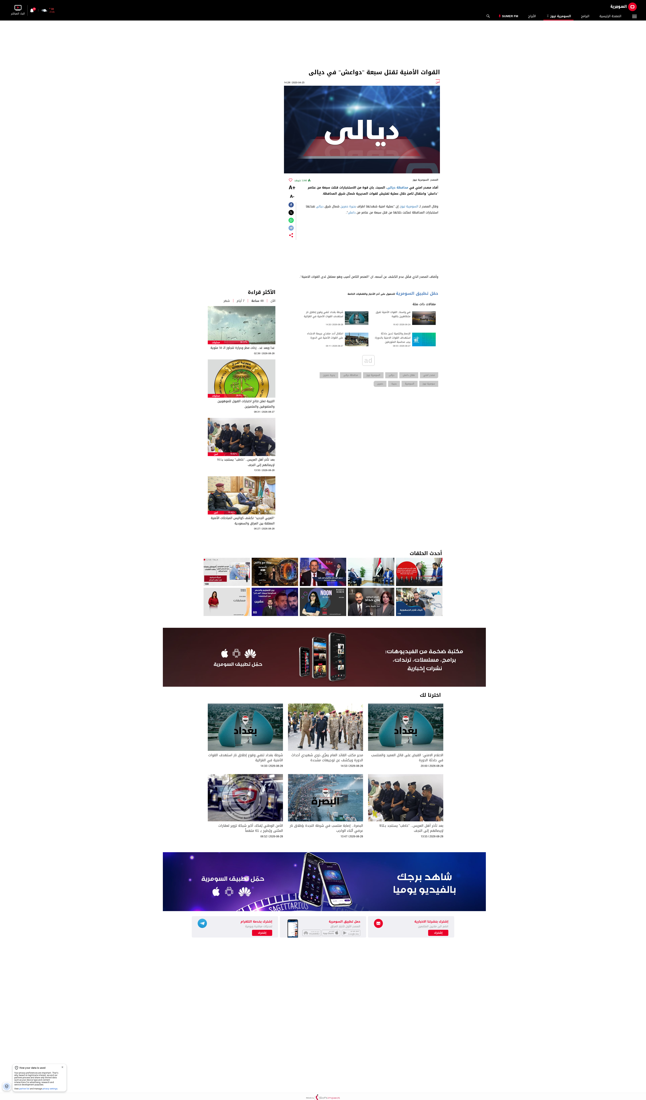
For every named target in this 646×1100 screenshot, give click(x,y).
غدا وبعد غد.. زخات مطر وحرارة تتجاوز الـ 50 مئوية (242, 348)
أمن (216, 454)
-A (292, 197)
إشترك (262, 933)
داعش (352, 212)
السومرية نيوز (560, 16)
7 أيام (240, 301)
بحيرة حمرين (348, 206)
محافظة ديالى (397, 187)
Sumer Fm (510, 16)
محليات (216, 342)
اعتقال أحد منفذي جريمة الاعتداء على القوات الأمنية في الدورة (325, 335)
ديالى (320, 206)
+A (292, 187)
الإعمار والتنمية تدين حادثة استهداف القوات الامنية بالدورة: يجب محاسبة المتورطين (392, 337)
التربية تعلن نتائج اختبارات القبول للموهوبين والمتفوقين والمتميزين (246, 403)
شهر (227, 301)
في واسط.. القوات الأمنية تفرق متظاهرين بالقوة (393, 314)
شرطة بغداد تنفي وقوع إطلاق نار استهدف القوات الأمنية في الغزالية (323, 314)
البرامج (585, 16)
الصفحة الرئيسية (610, 16)
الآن (273, 301)
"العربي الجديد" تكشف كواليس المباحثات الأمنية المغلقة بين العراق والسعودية (243, 520)
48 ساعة (257, 301)
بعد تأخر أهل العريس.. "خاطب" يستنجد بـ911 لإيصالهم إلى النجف (246, 462)
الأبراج (532, 16)
